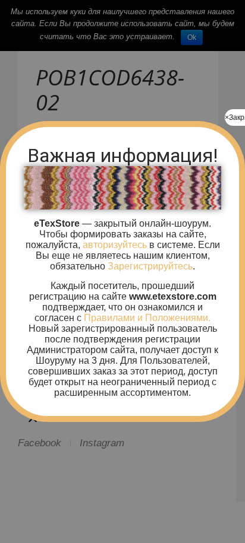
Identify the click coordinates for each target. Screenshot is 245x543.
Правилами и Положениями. (147, 318)
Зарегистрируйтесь (150, 266)
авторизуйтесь (113, 245)
